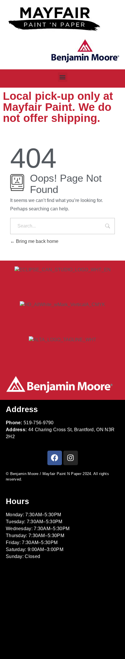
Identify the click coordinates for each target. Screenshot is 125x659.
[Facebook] (54, 458)
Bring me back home (36, 241)
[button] (62, 77)
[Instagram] (70, 458)
